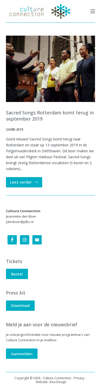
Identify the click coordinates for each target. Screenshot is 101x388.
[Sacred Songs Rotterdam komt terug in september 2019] (50, 69)
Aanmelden (21, 353)
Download (20, 305)
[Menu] (92, 11)
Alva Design (57, 382)
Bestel (17, 273)
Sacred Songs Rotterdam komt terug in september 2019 (50, 115)
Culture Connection (57, 378)
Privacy (79, 378)
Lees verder (26, 183)
